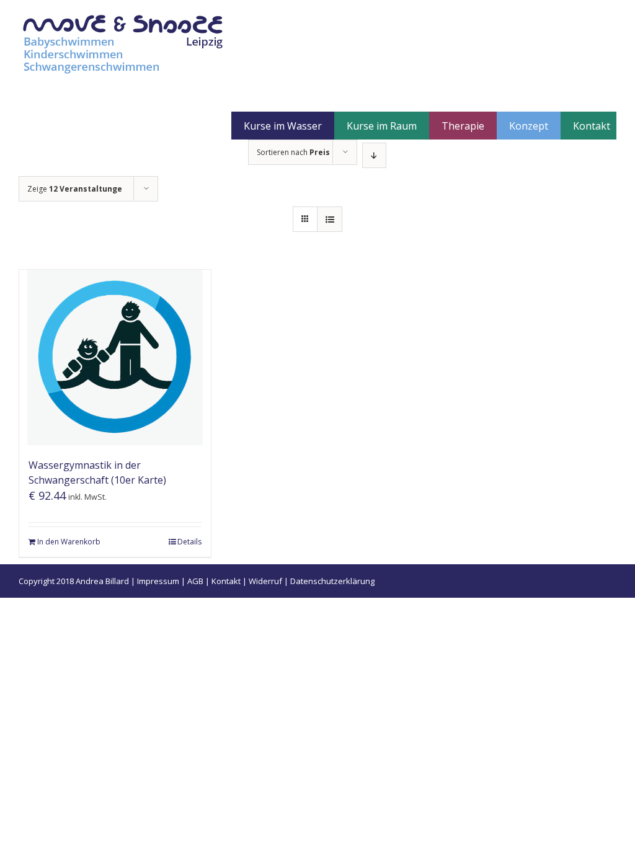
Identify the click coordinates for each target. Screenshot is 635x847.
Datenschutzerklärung (332, 581)
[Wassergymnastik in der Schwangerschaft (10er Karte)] (115, 357)
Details (189, 541)
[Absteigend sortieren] (374, 155)
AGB (195, 581)
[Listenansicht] (330, 219)
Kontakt (226, 581)
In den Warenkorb (68, 541)
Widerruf (265, 581)
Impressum (158, 581)
